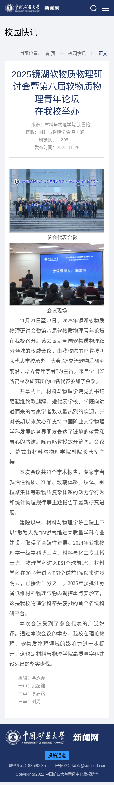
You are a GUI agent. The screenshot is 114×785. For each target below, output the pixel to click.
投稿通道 (57, 755)
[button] (93, 8)
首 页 (50, 53)
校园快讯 (21, 32)
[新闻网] (32, 7)
